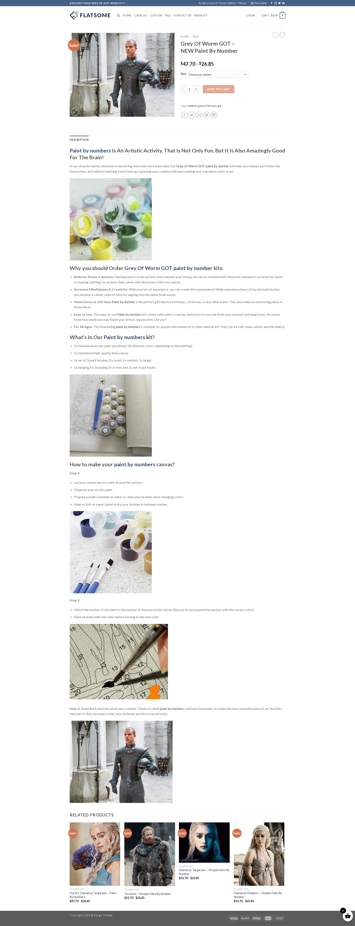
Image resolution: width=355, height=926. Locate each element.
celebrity (192, 105)
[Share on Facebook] (184, 115)
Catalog (140, 15)
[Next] (284, 866)
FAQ (168, 15)
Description (79, 139)
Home (127, 15)
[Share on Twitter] (191, 115)
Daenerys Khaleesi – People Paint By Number (258, 895)
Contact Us (182, 15)
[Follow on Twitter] (279, 3)
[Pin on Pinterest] (206, 115)
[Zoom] (75, 112)
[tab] (79, 140)
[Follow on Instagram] (275, 3)
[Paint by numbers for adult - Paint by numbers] (90, 15)
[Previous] (70, 866)
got (219, 105)
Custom (156, 15)
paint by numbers (128, 327)
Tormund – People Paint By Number (147, 894)
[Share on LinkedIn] (214, 115)
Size (183, 74)
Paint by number (123, 302)
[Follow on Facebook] (271, 3)
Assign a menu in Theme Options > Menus (222, 3)
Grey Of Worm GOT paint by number (202, 166)
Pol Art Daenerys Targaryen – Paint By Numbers (93, 895)
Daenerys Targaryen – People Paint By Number (204, 872)
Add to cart (218, 89)
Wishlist (200, 15)
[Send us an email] (283, 3)
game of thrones (207, 105)
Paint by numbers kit (128, 337)
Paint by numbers (90, 150)
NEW (196, 36)
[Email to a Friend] (199, 115)
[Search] (118, 15)
